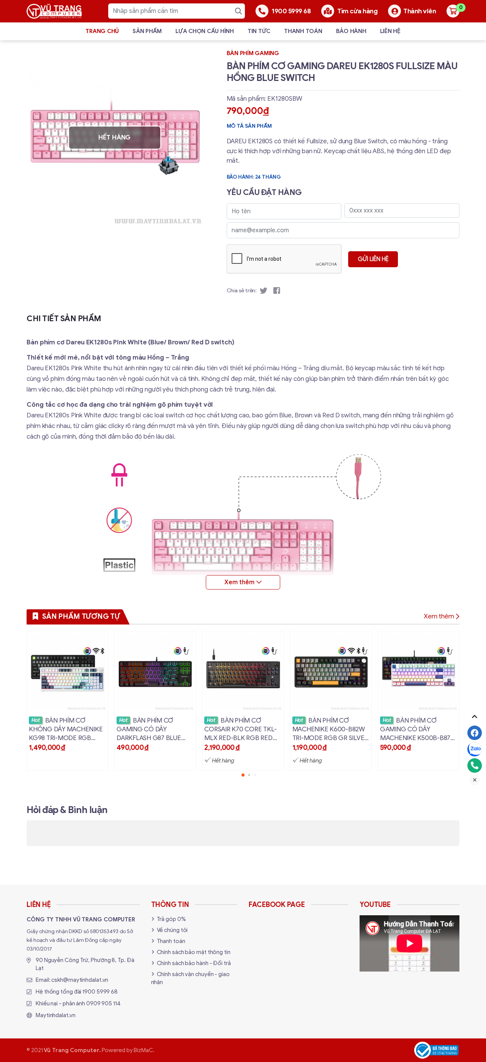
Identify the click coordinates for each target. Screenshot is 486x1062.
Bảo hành (351, 31)
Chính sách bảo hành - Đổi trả (194, 963)
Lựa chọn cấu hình (204, 31)
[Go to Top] (474, 716)
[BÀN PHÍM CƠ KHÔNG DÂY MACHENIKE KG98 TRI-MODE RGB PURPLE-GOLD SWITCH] (67, 700)
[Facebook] (474, 733)
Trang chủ (102, 31)
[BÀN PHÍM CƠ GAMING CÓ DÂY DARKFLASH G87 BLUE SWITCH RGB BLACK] (155, 700)
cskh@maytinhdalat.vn (79, 979)
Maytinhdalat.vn (56, 1015)
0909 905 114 (103, 1003)
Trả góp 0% (171, 919)
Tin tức (259, 31)
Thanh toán (303, 31)
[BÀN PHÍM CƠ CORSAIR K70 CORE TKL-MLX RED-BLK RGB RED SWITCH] (242, 700)
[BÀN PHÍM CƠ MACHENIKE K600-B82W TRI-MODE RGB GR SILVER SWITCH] (330, 700)
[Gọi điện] (474, 765)
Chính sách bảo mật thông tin (193, 952)
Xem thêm (439, 616)
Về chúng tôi (172, 930)
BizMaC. (144, 1050)
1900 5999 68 (100, 991)
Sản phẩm (147, 31)
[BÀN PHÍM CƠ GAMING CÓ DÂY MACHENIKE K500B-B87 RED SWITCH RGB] (418, 700)
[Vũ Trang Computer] (54, 11)
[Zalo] (474, 749)
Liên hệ (390, 31)
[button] (243, 775)
